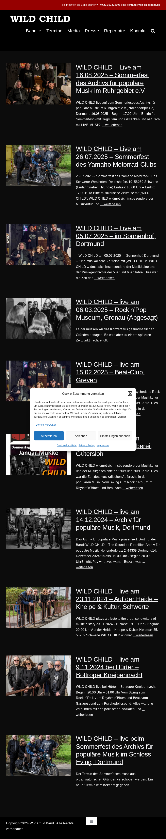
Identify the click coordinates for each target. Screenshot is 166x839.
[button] (130, 393)
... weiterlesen (112, 125)
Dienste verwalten (46, 424)
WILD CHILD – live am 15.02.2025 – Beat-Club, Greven (110, 372)
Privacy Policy (87, 445)
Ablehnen (81, 435)
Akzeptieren (49, 435)
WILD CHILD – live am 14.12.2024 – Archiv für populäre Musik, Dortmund (113, 519)
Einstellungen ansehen (115, 435)
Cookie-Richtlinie (67, 445)
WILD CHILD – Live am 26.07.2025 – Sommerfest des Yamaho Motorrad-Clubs (116, 156)
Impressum (103, 445)
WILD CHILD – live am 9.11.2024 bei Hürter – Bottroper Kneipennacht (109, 667)
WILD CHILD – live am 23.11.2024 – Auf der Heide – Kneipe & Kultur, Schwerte (117, 599)
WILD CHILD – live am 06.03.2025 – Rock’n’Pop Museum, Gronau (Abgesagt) (117, 309)
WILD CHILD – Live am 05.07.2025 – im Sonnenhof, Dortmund (116, 235)
